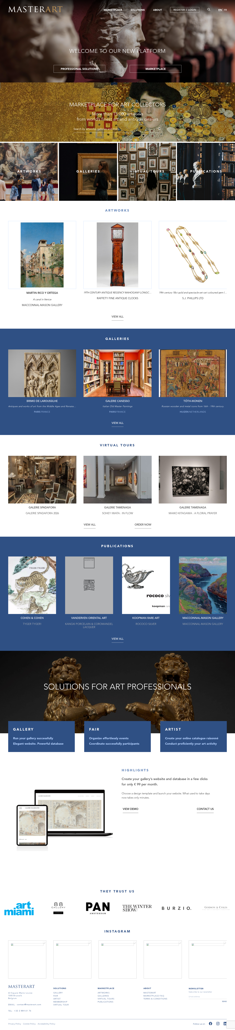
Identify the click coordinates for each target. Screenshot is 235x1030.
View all (117, 316)
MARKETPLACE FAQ (153, 996)
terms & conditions (155, 999)
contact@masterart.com (29, 1004)
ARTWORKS (29, 171)
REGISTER (179, 9)
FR (225, 10)
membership (60, 1002)
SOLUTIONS (138, 9)
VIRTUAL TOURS (147, 171)
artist (57, 999)
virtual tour (61, 1005)
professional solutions (79, 69)
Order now (143, 524)
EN (220, 9)
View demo (130, 809)
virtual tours (106, 999)
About (147, 988)
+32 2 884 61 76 (22, 1011)
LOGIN (192, 9)
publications (105, 1002)
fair (55, 996)
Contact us (205, 809)
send (224, 1001)
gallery (58, 993)
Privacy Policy (14, 1024)
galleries (103, 996)
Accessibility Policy (46, 1024)
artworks (104, 993)
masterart (149, 993)
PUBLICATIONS (206, 171)
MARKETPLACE (113, 9)
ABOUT (157, 9)
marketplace (156, 69)
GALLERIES (88, 171)
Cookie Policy (29, 1024)
